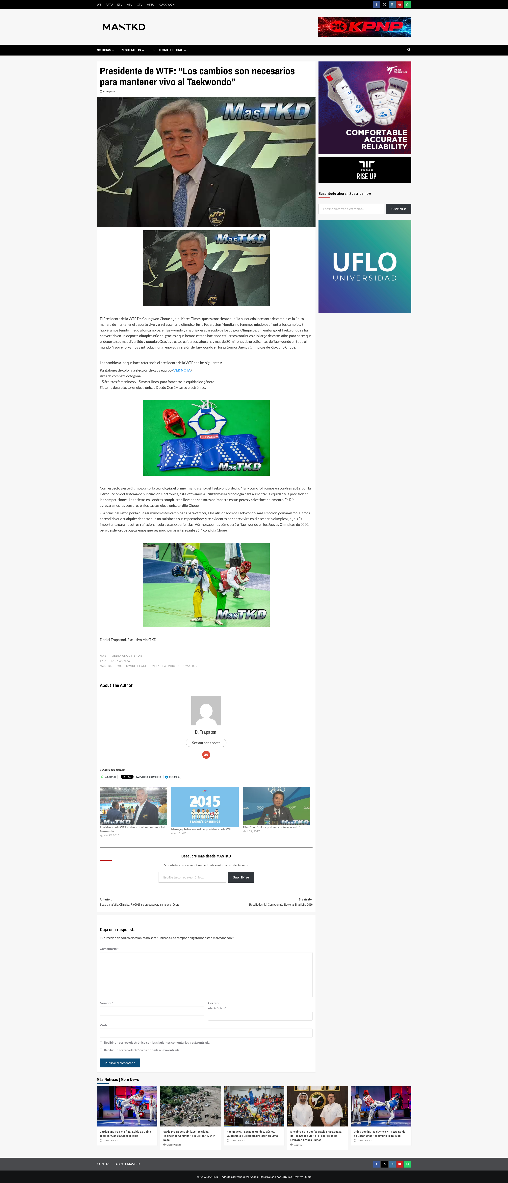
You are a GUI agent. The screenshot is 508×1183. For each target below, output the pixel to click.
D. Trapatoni (109, 91)
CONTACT (104, 1164)
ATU (129, 4)
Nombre (106, 1003)
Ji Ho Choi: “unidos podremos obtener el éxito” (271, 827)
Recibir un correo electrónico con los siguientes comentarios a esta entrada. (157, 1042)
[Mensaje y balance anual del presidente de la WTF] (205, 807)
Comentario (109, 948)
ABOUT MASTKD (127, 1164)
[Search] (408, 49)
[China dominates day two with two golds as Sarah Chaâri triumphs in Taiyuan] (381, 1106)
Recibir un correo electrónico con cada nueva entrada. (142, 1050)
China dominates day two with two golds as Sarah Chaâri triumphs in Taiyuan (379, 1133)
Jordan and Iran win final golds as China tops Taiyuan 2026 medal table (125, 1133)
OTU (139, 4)
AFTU (150, 4)
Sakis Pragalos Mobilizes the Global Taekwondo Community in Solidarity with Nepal (189, 1135)
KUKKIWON (167, 4)
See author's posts (206, 742)
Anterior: (139, 902)
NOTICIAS (104, 50)
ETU (119, 4)
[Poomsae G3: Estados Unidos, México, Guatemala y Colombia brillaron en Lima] (254, 1106)
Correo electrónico (217, 1005)
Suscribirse (241, 877)
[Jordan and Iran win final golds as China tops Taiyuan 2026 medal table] (127, 1106)
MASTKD (297, 1145)
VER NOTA (182, 370)
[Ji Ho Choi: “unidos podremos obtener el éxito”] (276, 806)
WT (99, 4)
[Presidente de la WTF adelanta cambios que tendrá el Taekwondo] (133, 806)
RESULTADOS (131, 50)
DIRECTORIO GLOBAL (166, 50)
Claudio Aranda (110, 1140)
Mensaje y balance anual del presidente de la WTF (201, 829)
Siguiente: (281, 902)
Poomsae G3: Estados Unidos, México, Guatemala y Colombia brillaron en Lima (252, 1133)
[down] (113, 50)
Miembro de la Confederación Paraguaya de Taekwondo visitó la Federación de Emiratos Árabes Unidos (316, 1135)
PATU (109, 4)
